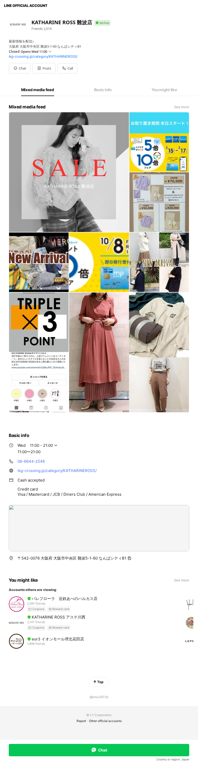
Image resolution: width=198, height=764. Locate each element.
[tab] (37, 90)
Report (81, 721)
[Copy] (129, 558)
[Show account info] (102, 23)
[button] (43, 68)
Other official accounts (105, 721)
